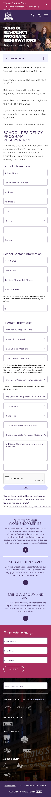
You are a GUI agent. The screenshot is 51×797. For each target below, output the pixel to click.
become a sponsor (35, 699)
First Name (8, 650)
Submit (13, 669)
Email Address (10, 640)
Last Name (8, 659)
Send (25, 488)
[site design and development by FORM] (25, 792)
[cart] (32, 15)
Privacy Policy (10, 786)
